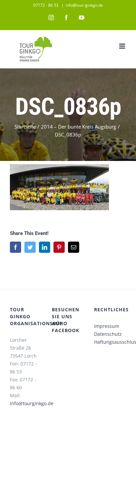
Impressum (106, 326)
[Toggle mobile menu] (122, 46)
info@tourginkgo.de (31, 403)
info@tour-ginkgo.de (84, 5)
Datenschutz (108, 334)
